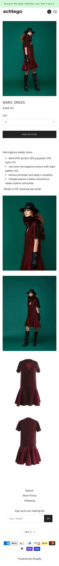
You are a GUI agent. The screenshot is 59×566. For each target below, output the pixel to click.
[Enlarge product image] (29, 58)
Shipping (29, 500)
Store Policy (29, 495)
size (5, 115)
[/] (16, 12)
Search (29, 490)
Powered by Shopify (29, 558)
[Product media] (29, 233)
